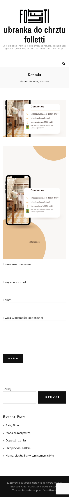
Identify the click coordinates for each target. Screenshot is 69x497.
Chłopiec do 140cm (18, 448)
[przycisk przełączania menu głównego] (4, 63)
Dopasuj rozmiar (16, 441)
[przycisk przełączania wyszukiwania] (63, 63)
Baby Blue (12, 425)
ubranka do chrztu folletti (34, 34)
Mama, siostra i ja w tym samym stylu (30, 456)
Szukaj (7, 389)
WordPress (49, 490)
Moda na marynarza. (18, 433)
